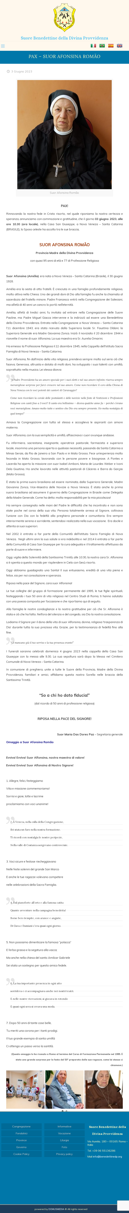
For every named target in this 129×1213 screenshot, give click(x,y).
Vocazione (64, 1133)
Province (21, 1140)
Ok (55, 1208)
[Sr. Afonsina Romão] (25, 1089)
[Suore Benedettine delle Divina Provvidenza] (64, 17)
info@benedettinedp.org (107, 1156)
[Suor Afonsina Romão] (103, 1089)
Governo (21, 1147)
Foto (64, 1147)
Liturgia (64, 1140)
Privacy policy (64, 1154)
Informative (64, 1126)
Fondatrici (21, 1133)
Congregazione (21, 1126)
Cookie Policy (21, 1154)
